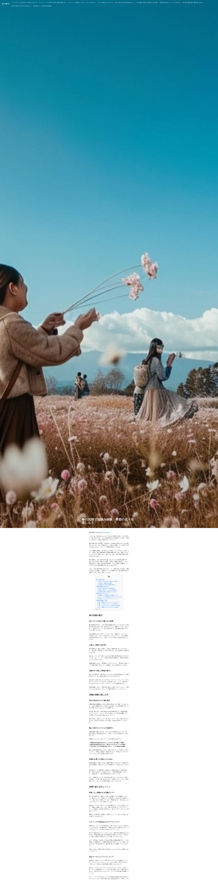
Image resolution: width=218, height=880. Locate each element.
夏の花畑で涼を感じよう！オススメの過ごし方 (170, 2)
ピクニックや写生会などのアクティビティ (109, 597)
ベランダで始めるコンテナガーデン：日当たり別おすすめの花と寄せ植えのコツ (116, 2)
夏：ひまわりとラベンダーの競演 (107, 604)
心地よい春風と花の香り (104, 583)
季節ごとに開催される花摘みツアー (107, 595)
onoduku (107, 532)
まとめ (98, 609)
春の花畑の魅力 (100, 580)
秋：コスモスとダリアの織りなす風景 (108, 606)
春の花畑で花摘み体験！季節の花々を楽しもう (193, 2)
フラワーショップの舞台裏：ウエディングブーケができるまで (82, 2)
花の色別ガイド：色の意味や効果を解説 (42, 6)
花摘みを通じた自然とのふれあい (107, 592)
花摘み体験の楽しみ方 (102, 587)
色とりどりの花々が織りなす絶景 (107, 581)
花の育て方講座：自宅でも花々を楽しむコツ (21, 6)
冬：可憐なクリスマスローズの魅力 (107, 607)
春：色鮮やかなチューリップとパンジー (109, 602)
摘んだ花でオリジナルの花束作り (107, 590)
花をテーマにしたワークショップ (107, 599)
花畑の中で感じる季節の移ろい (106, 585)
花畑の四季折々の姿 (101, 600)
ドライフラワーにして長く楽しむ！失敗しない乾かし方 (24, 2)
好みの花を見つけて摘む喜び (106, 588)
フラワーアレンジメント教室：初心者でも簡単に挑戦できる (52, 2)
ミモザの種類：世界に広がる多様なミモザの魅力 (147, 2)
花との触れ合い (5, 4)
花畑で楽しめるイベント (103, 593)
